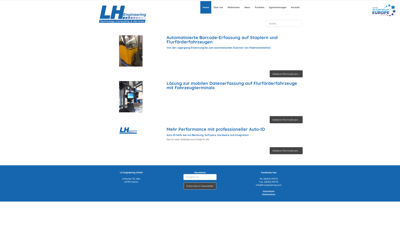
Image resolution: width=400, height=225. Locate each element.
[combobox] (284, 23)
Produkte (259, 7)
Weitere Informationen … (286, 73)
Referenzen (234, 7)
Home (206, 7)
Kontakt (295, 7)
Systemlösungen (277, 7)
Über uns (218, 7)
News (247, 7)
